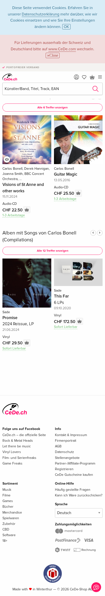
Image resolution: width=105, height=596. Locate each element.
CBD (5, 529)
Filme (6, 495)
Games (7, 501)
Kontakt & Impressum (71, 435)
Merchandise (12, 512)
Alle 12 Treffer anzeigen (52, 251)
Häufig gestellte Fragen (72, 490)
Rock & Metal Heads (17, 441)
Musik (6, 490)
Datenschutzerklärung (40, 14)
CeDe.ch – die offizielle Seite (24, 435)
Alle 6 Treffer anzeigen (52, 107)
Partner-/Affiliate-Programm (75, 463)
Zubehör (8, 524)
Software (9, 535)
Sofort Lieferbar (14, 348)
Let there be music (16, 446)
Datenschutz (64, 452)
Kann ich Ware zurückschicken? (78, 495)
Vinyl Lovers (11, 452)
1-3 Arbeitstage (13, 215)
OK (66, 26)
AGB (58, 446)
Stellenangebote (67, 458)
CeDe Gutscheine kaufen (74, 475)
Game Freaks (12, 463)
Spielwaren (10, 518)
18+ (4, 541)
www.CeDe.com (62, 49)
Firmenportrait (65, 441)
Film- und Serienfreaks (19, 458)
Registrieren (64, 469)
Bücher (7, 507)
